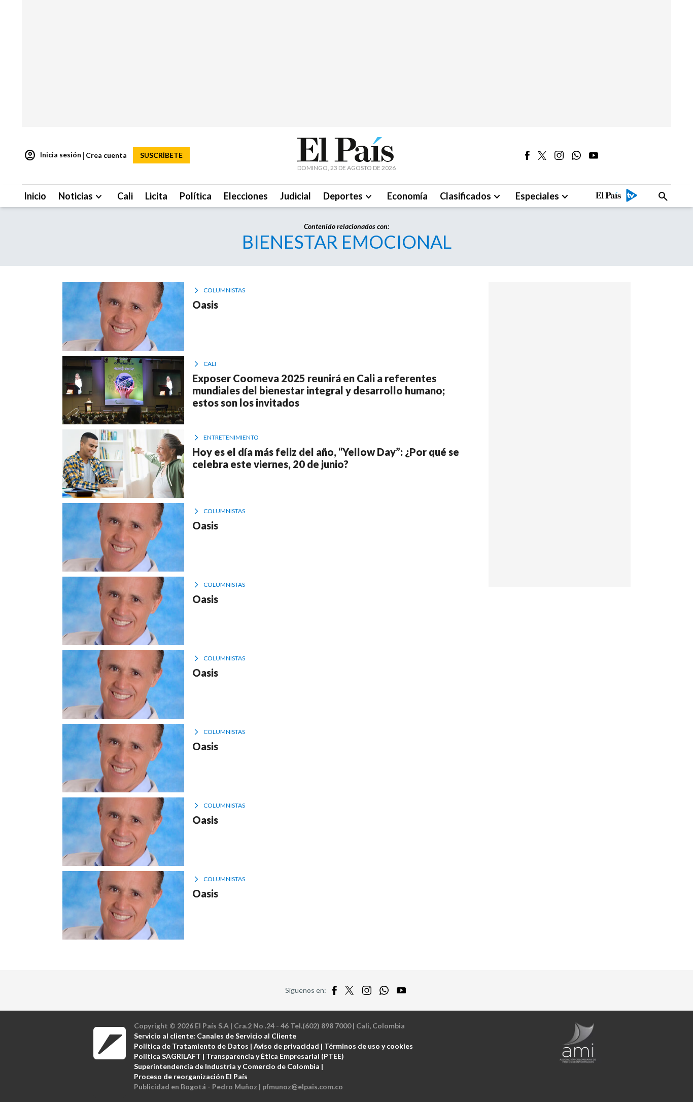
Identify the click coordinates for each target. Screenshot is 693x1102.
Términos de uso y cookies (368, 1046)
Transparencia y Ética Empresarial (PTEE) (275, 1056)
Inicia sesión (52, 155)
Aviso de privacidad (286, 1046)
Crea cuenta (106, 155)
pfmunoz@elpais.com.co (302, 1086)
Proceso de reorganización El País (191, 1076)
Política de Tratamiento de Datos (191, 1046)
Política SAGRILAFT (167, 1056)
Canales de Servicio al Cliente (246, 1035)
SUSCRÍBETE (161, 155)
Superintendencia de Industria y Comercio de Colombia (227, 1066)
